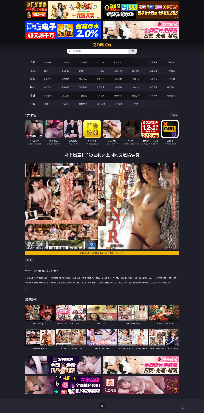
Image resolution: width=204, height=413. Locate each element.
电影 (32, 79)
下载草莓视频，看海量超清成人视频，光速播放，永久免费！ (102, 253)
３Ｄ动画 (100, 70)
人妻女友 (83, 95)
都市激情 (47, 95)
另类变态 (171, 79)
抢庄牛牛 (171, 62)
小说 (32, 95)
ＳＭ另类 (171, 70)
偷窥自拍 (47, 87)
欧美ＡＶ (83, 70)
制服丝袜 (118, 79)
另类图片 (171, 87)
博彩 (32, 62)
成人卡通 (83, 79)
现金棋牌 (153, 62)
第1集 (29, 260)
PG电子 (47, 62)
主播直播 (153, 70)
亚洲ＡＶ (47, 70)
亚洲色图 (65, 87)
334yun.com (102, 45)
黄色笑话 (153, 95)
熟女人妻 (118, 70)
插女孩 (47, 104)
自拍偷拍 (65, 70)
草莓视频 (83, 104)
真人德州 (65, 62)
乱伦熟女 (153, 79)
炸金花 (136, 62)
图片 (32, 87)
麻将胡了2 (118, 62)
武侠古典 (100, 95)
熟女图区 (153, 87)
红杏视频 (118, 104)
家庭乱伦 (65, 95)
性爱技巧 (171, 95)
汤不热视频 (100, 104)
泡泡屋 (136, 104)
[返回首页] (183, 408)
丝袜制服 (136, 70)
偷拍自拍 (65, 79)
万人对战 (83, 62)
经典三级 (136, 79)
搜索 (133, 51)
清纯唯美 (136, 87)
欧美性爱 (100, 79)
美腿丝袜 (118, 87)
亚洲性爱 (47, 79)
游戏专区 (100, 62)
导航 (32, 103)
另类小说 (136, 95)
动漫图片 (100, 87)
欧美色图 (83, 87)
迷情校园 (118, 95)
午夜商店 (65, 104)
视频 (32, 70)
